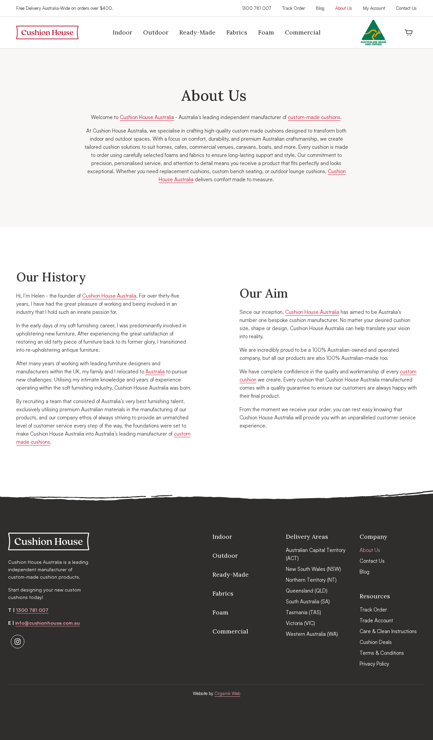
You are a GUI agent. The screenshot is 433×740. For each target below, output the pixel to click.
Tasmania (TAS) (303, 612)
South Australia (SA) (308, 601)
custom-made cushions (314, 117)
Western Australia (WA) (312, 634)
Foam (220, 612)
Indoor (222, 536)
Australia (155, 371)
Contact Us (406, 8)
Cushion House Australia (147, 117)
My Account (374, 8)
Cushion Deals (376, 642)
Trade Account (376, 620)
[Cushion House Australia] (48, 541)
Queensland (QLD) (306, 590)
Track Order (293, 8)
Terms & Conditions (382, 653)
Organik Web (227, 693)
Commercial (230, 631)
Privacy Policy (374, 664)
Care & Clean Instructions (388, 631)
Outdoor (225, 555)
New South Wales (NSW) (313, 569)
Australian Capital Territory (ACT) (315, 554)
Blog (320, 8)
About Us (343, 8)
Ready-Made (230, 574)
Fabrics (222, 593)
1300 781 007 (256, 8)
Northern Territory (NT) (311, 580)
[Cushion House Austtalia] (47, 32)
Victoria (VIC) (300, 623)
